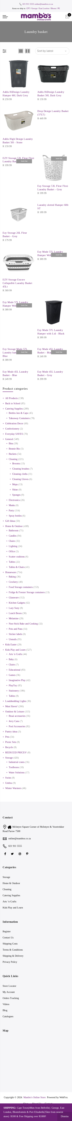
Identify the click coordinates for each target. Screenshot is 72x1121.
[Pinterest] (27, 854)
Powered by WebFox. (57, 1097)
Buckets (12, 454)
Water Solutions (16, 772)
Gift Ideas (10, 521)
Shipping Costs (10, 943)
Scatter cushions (17, 556)
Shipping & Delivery (13, 956)
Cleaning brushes (20, 468)
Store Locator (9, 986)
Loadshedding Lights (15, 701)
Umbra (8, 783)
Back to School (12, 403)
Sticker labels (15, 634)
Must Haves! (11, 706)
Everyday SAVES (14, 434)
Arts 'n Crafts (15, 654)
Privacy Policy (10, 962)
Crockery (13, 582)
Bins (11, 443)
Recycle (9, 747)
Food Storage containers (21, 587)
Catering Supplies (14, 408)
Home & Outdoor (14, 526)
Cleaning (13, 459)
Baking (12, 576)
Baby (11, 659)
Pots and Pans (15, 629)
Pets (7, 737)
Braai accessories (17, 716)
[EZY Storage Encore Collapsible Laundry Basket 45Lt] (19, 261)
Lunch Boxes (15, 613)
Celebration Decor (14, 423)
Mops (15, 484)
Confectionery (12, 428)
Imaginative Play (17, 680)
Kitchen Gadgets (17, 602)
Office (12, 551)
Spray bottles (15, 515)
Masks (12, 505)
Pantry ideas (11, 731)
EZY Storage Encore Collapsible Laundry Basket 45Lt (17, 283)
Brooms (16, 463)
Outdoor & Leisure (14, 711)
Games (12, 675)
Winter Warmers (13, 788)
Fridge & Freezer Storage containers (27, 592)
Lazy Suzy (14, 608)
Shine (15, 489)
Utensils (13, 639)
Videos (6, 1004)
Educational (14, 670)
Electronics (14, 500)
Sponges (16, 495)
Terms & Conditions (13, 949)
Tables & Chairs (17, 567)
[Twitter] (13, 854)
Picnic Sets (10, 742)
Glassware (14, 597)
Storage (9, 757)
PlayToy (13, 685)
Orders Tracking (11, 998)
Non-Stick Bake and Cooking (23, 623)
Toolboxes (14, 767)
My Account (9, 992)
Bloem (54, 8)
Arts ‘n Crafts (9, 901)
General (9, 439)
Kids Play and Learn (15, 650)
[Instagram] (20, 854)
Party (11, 510)
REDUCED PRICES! (16, 752)
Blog (5, 1010)
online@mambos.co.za (44, 4)
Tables (12, 562)
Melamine (14, 618)
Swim (8, 777)
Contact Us (8, 937)
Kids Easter (11, 644)
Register (7, 931)
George (34, 8)
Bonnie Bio (14, 448)
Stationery (14, 690)
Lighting (13, 546)
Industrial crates (16, 762)
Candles (12, 535)
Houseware (10, 572)
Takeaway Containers (19, 418)
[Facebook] (5, 854)
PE (59, 8)
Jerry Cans (14, 721)
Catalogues (8, 1016)
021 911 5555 (28, 4)
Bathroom (14, 530)
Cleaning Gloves (20, 479)
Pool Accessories (17, 726)
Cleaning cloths (19, 474)
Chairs (12, 541)
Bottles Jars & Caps (18, 413)
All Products (11, 398)
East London (44, 8)
